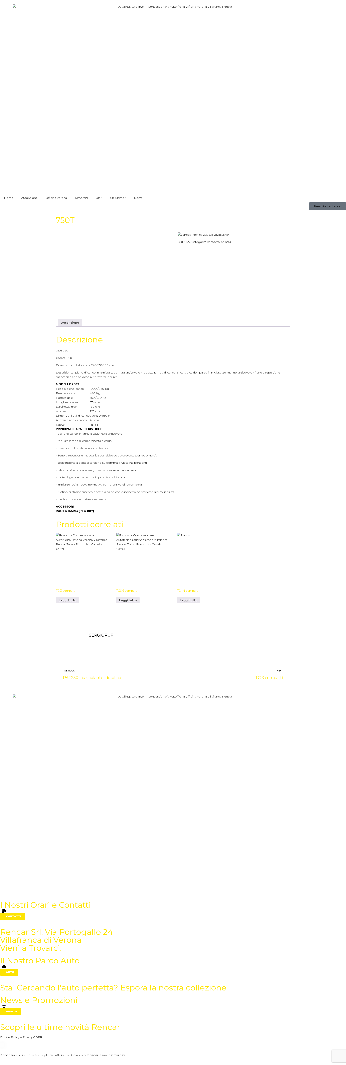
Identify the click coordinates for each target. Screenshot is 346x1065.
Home (8, 198)
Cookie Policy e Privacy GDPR (21, 1037)
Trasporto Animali (219, 242)
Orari (99, 198)
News (138, 198)
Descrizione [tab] (70, 322)
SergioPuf (101, 635)
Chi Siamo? (118, 198)
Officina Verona (56, 198)
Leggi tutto (67, 600)
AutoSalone (29, 198)
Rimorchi (81, 198)
